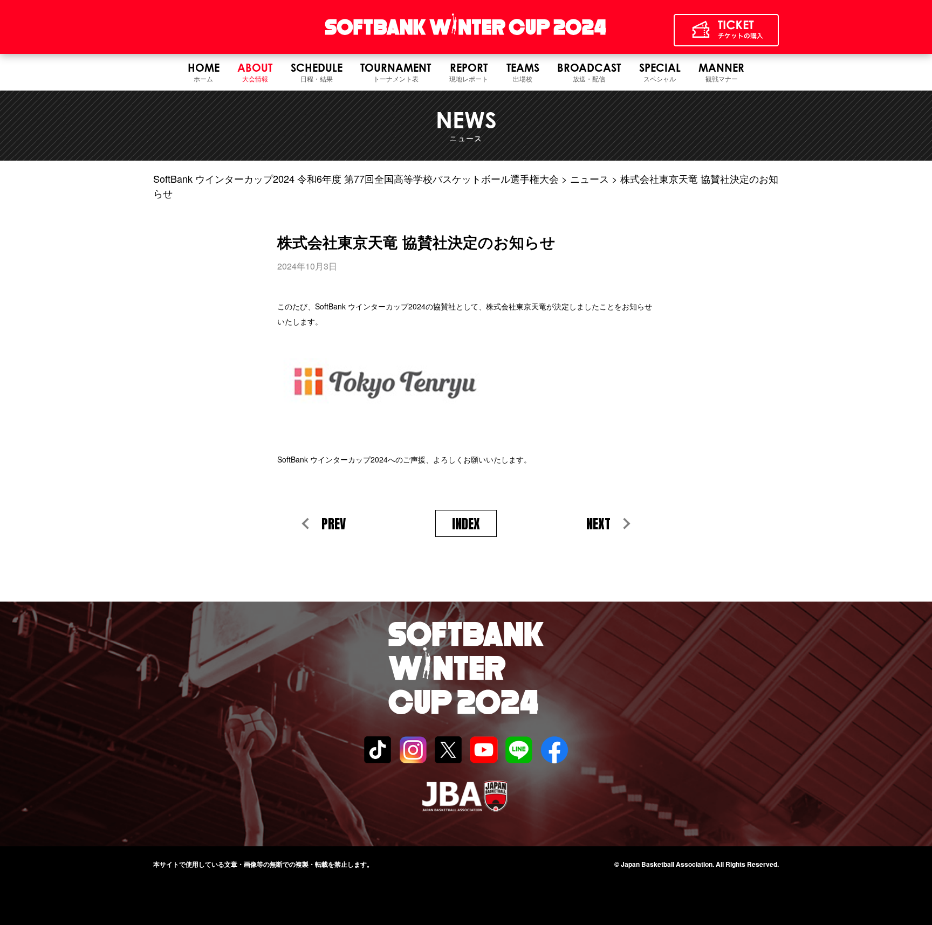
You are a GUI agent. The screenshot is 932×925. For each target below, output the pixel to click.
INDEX (466, 524)
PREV (333, 524)
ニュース (589, 178)
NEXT (598, 524)
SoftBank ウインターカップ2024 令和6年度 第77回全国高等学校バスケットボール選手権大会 (356, 178)
